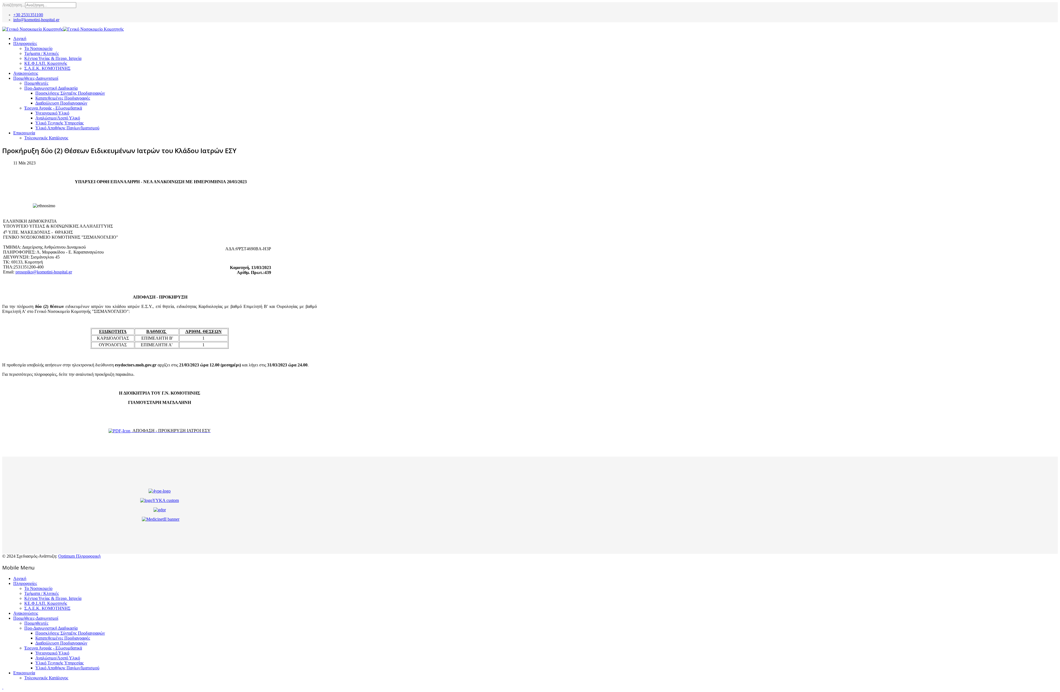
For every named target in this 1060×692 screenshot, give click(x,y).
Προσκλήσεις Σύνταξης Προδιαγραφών (70, 93)
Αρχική (19, 38)
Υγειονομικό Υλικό (52, 113)
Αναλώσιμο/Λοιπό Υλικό (57, 118)
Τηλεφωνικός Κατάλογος (46, 137)
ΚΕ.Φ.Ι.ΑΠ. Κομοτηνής (45, 63)
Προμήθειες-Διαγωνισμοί (35, 78)
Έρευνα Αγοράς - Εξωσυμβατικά (53, 108)
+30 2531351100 (28, 14)
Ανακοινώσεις (25, 73)
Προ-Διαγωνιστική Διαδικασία (51, 88)
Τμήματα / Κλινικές (41, 53)
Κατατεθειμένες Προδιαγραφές (62, 98)
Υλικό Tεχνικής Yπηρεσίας (59, 123)
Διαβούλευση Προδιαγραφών (61, 103)
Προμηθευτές (36, 83)
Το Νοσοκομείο (38, 48)
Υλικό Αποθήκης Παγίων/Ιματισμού (67, 128)
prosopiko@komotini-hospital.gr (43, 272)
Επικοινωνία (24, 133)
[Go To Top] (2, 687)
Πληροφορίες (25, 43)
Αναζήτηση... (13, 4)
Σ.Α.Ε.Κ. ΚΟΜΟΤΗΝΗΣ (47, 68)
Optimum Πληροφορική (79, 556)
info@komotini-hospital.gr (36, 19)
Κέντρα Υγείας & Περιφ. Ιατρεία (52, 58)
